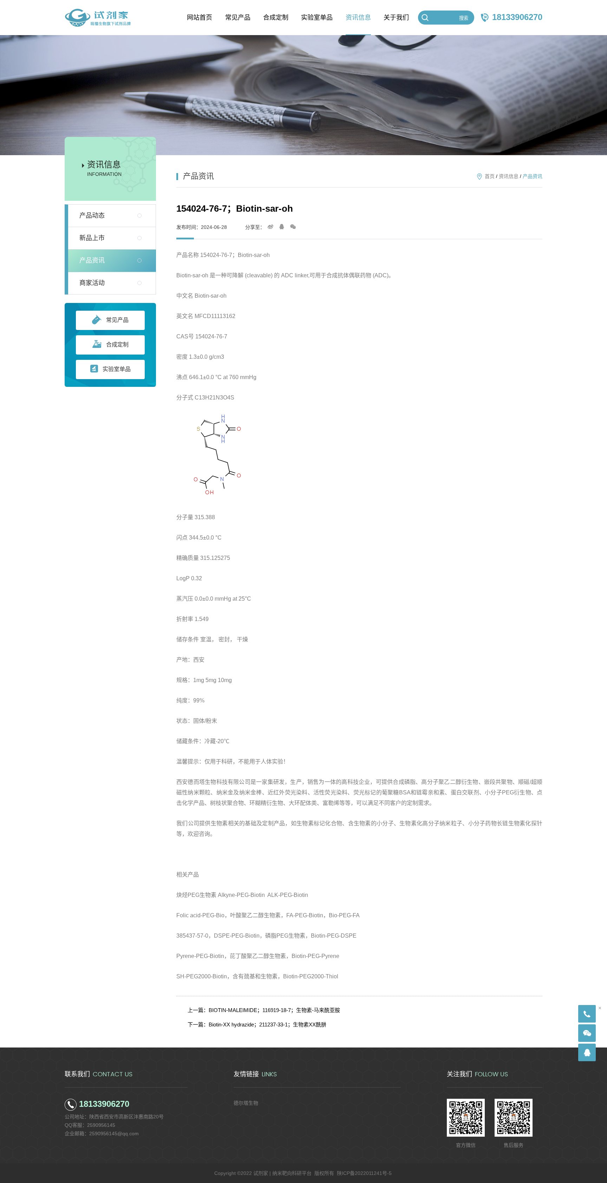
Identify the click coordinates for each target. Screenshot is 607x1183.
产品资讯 (92, 260)
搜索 (463, 18)
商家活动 (92, 282)
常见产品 (117, 320)
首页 (490, 176)
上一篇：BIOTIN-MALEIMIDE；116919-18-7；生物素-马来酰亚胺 (264, 1010)
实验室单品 (117, 369)
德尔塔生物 (246, 1103)
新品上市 (92, 238)
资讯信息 (508, 176)
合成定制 (117, 345)
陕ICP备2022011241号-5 (364, 1173)
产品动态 (92, 215)
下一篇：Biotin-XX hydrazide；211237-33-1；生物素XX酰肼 (257, 1024)
